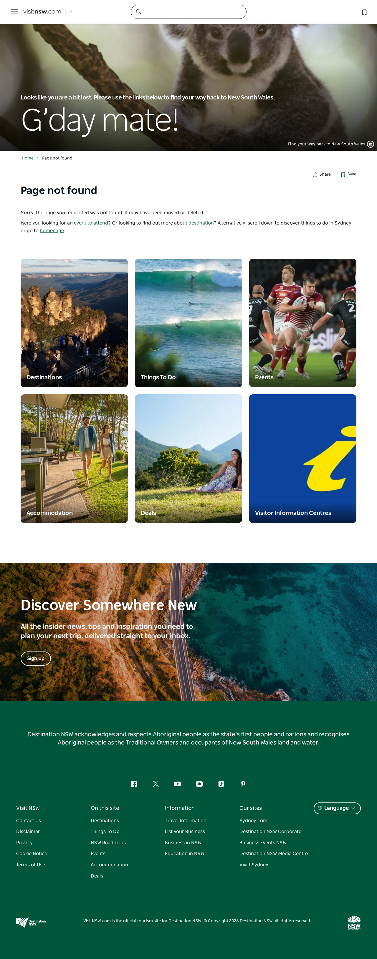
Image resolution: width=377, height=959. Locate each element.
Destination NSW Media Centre (273, 853)
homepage (52, 230)
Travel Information (185, 820)
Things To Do (105, 831)
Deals (97, 876)
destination (201, 223)
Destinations (105, 820)
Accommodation (109, 864)
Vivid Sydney (253, 864)
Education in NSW (184, 853)
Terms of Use (30, 864)
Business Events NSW (263, 842)
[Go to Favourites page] (364, 12)
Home (28, 158)
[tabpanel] (188, 75)
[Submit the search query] (138, 11)
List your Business (185, 831)
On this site (105, 808)
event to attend (91, 223)
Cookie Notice (31, 853)
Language (336, 808)
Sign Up (35, 658)
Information (180, 808)
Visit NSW (28, 808)
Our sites (250, 808)
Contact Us (28, 820)
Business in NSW (183, 842)
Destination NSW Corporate (270, 831)
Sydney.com (253, 820)
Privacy (24, 842)
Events (98, 853)
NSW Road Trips (108, 842)
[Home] (42, 12)
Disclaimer (28, 831)
